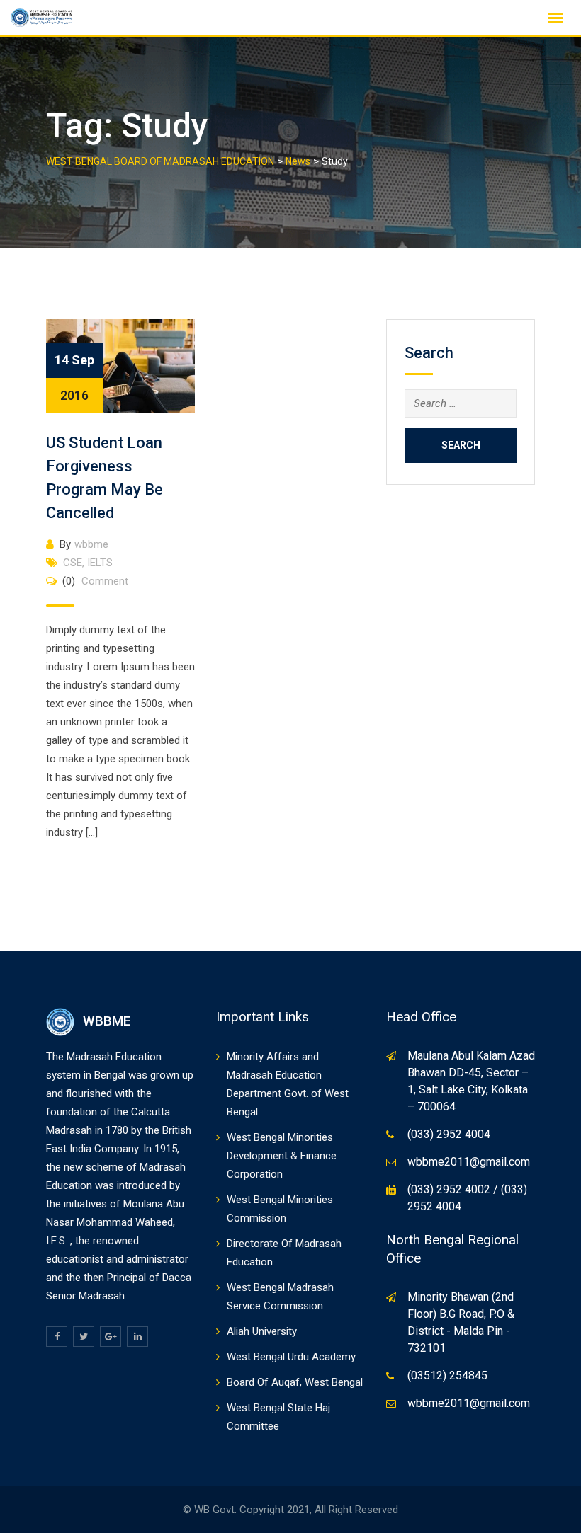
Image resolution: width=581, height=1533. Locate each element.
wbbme (91, 544)
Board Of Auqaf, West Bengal (295, 1382)
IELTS (100, 562)
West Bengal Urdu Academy (291, 1356)
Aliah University (262, 1331)
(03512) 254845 (447, 1375)
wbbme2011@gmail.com (468, 1162)
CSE (72, 562)
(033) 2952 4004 (448, 1134)
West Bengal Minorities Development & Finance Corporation (282, 1156)
